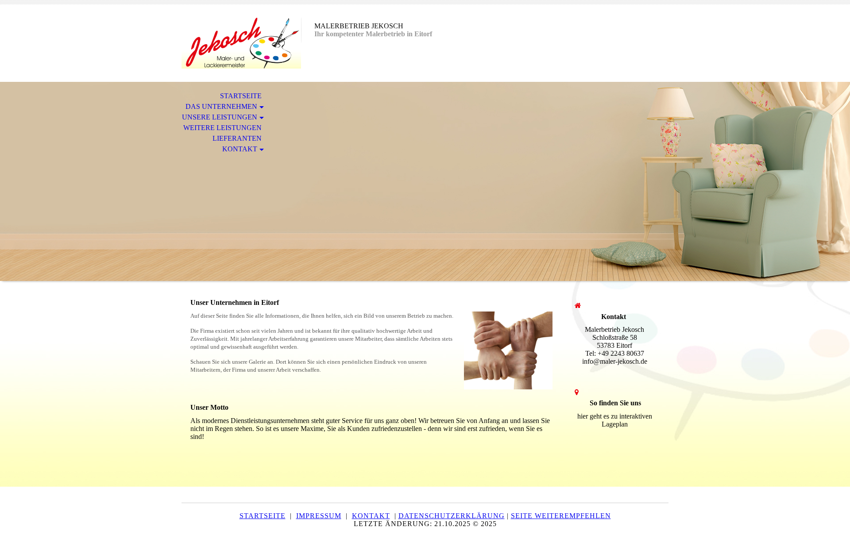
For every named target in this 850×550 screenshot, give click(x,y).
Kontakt (239, 149)
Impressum (318, 515)
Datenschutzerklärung (451, 515)
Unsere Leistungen (219, 117)
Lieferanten (237, 138)
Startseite (241, 96)
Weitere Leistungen (222, 127)
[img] (241, 43)
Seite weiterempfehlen (561, 515)
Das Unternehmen (221, 106)
